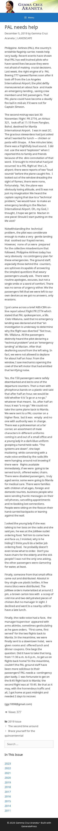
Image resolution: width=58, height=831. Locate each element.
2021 (8, 773)
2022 (8, 768)
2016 (8, 796)
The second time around (23, 726)
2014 (8, 806)
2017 (8, 792)
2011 (8, 810)
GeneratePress (29, 826)
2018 (8, 787)
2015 (8, 801)
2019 (8, 782)
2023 (8, 763)
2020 (8, 777)
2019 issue (14, 721)
